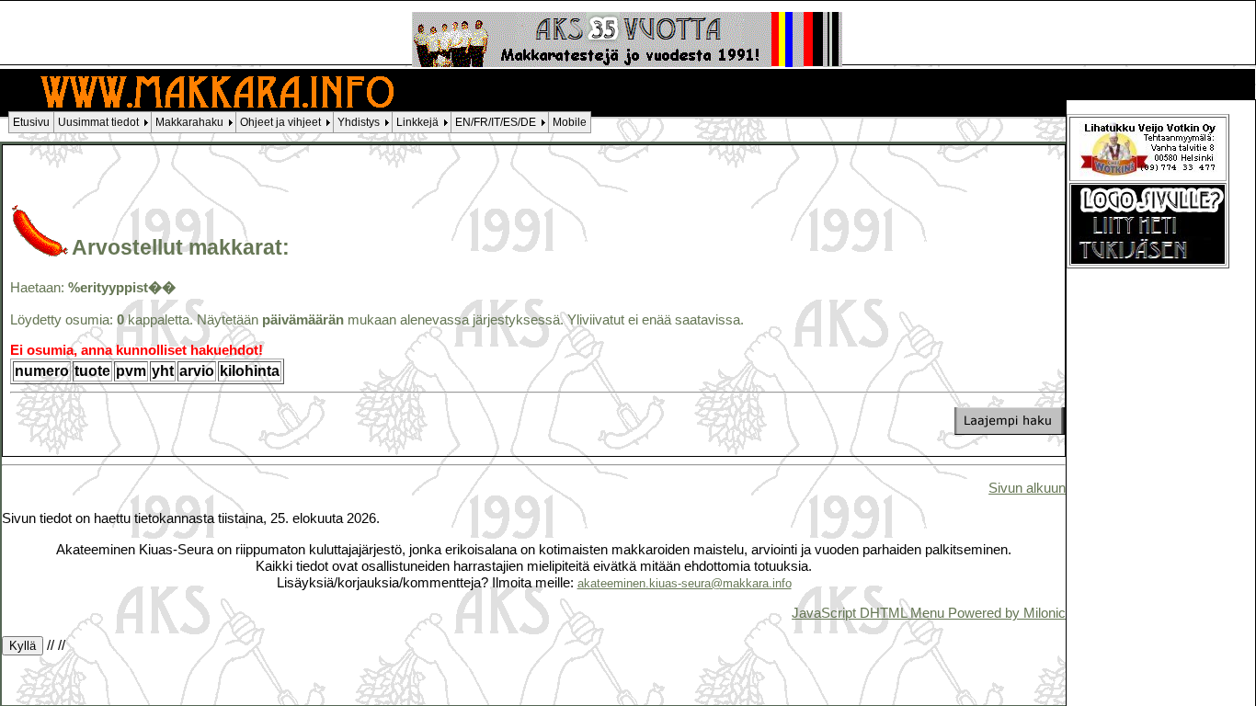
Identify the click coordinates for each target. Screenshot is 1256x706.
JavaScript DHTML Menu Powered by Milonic (929, 613)
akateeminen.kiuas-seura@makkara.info (684, 583)
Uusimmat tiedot (98, 122)
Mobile (570, 122)
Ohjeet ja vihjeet (280, 122)
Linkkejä (417, 122)
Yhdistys (358, 122)
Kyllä (22, 646)
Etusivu (31, 122)
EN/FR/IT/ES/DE (495, 122)
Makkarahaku (189, 122)
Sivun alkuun (1027, 487)
